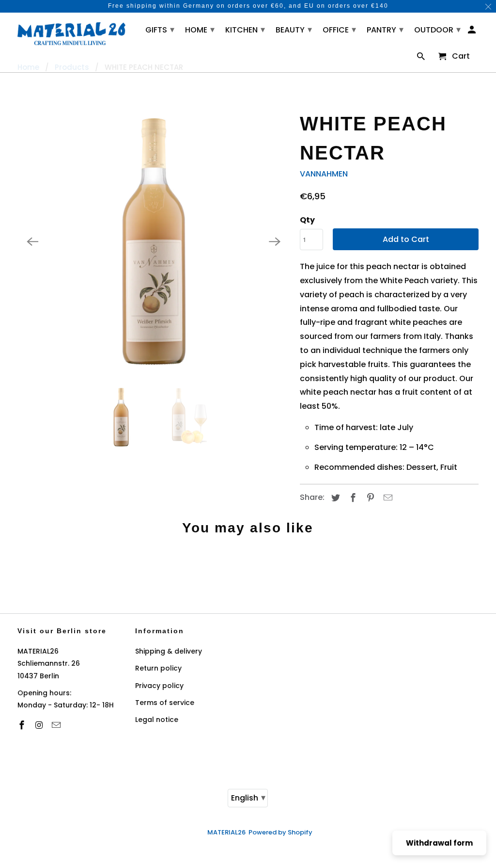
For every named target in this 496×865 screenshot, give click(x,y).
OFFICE (339, 29)
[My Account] (472, 31)
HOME (200, 29)
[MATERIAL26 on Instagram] (39, 725)
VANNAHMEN (324, 173)
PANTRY (385, 29)
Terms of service (164, 702)
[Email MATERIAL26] (57, 725)
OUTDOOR (437, 29)
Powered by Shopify (280, 832)
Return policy (158, 668)
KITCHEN (245, 29)
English (248, 797)
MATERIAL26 (226, 832)
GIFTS (159, 29)
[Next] (274, 241)
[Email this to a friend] (386, 498)
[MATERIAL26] (71, 32)
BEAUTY (294, 29)
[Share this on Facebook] (351, 498)
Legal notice (156, 719)
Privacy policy (159, 685)
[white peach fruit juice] (154, 241)
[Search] (421, 58)
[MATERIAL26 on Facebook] (22, 725)
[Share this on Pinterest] (369, 498)
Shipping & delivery (168, 651)
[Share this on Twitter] (334, 498)
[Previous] (33, 241)
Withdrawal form (439, 843)
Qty (307, 219)
